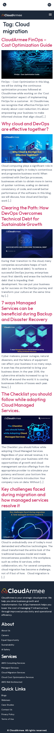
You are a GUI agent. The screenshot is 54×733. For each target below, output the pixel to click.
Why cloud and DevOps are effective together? (25, 126)
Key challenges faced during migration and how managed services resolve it (24, 497)
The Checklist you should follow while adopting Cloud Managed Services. (26, 402)
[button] (50, 14)
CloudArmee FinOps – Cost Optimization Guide (26, 42)
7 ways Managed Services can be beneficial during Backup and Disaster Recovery (26, 311)
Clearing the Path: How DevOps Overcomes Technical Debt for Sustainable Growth (25, 216)
